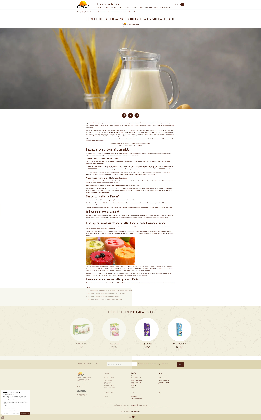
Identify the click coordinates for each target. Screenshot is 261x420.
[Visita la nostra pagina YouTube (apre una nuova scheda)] (133, 417)
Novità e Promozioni (163, 379)
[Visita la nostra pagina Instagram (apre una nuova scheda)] (130, 417)
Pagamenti (134, 396)
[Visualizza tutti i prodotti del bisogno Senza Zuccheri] (181, 347)
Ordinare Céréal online (136, 395)
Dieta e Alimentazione (91, 12)
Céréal (133, 375)
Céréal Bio (133, 384)
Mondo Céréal (107, 395)
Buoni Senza (134, 379)
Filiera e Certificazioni (164, 380)
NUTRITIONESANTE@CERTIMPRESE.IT (161, 407)
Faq (160, 393)
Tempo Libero (162, 384)
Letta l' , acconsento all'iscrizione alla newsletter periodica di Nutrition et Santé (154, 363)
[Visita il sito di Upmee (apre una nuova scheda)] (182, 4)
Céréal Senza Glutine (136, 377)
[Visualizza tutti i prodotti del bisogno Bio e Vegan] (81, 347)
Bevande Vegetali (108, 375)
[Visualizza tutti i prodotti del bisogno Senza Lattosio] (145, 347)
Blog (82, 12)
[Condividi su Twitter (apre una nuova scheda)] (130, 115)
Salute (160, 377)
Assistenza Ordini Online (137, 398)
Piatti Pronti (107, 384)
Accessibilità (137, 408)
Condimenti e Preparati (109, 387)
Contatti (81, 386)
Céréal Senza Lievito (136, 382)
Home (78, 12)
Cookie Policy (131, 408)
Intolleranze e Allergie (164, 382)
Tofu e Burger (107, 382)
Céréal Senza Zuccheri (136, 380)
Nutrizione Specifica (109, 385)
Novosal (133, 387)
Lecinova (133, 385)
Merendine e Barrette (109, 377)
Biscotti (106, 379)
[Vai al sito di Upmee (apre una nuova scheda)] (82, 391)
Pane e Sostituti (108, 380)
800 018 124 (82, 384)
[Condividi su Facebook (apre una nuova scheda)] (124, 115)
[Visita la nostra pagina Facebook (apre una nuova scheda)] (127, 417)
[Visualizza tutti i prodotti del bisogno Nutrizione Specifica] (115, 347)
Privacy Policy (124, 408)
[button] (177, 5)
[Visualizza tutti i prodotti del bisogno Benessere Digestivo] (112, 347)
